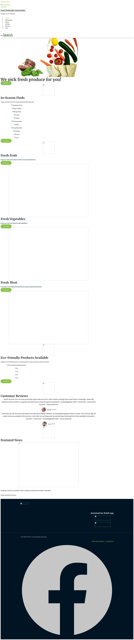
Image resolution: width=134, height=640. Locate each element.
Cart (6, 28)
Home (7, 18)
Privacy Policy (110, 541)
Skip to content (5, 1)
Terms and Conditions (98, 541)
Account (7, 26)
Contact (7, 24)
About (7, 22)
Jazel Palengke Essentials (13, 10)
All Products (8, 20)
